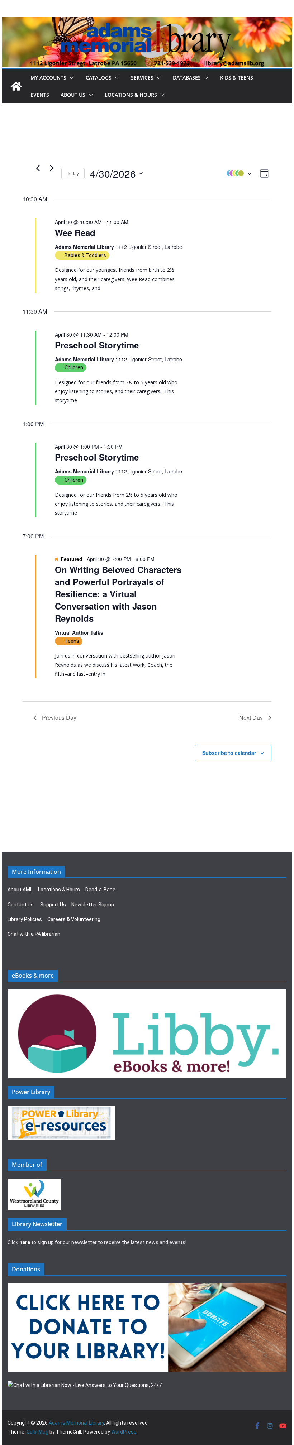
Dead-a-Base (100, 889)
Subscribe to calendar (229, 752)
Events (39, 94)
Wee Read (75, 232)
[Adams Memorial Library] (147, 22)
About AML (20, 889)
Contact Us (21, 904)
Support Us (53, 904)
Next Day (251, 717)
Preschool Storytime (97, 345)
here (24, 1242)
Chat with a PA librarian (34, 934)
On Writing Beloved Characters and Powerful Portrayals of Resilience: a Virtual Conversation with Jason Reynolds (118, 593)
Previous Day (59, 717)
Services (142, 77)
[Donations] (147, 1287)
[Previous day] (37, 168)
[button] (70, 78)
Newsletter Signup (92, 904)
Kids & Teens (236, 77)
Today (73, 173)
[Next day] (51, 168)
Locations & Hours (59, 889)
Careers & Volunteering (73, 919)
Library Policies (25, 919)
